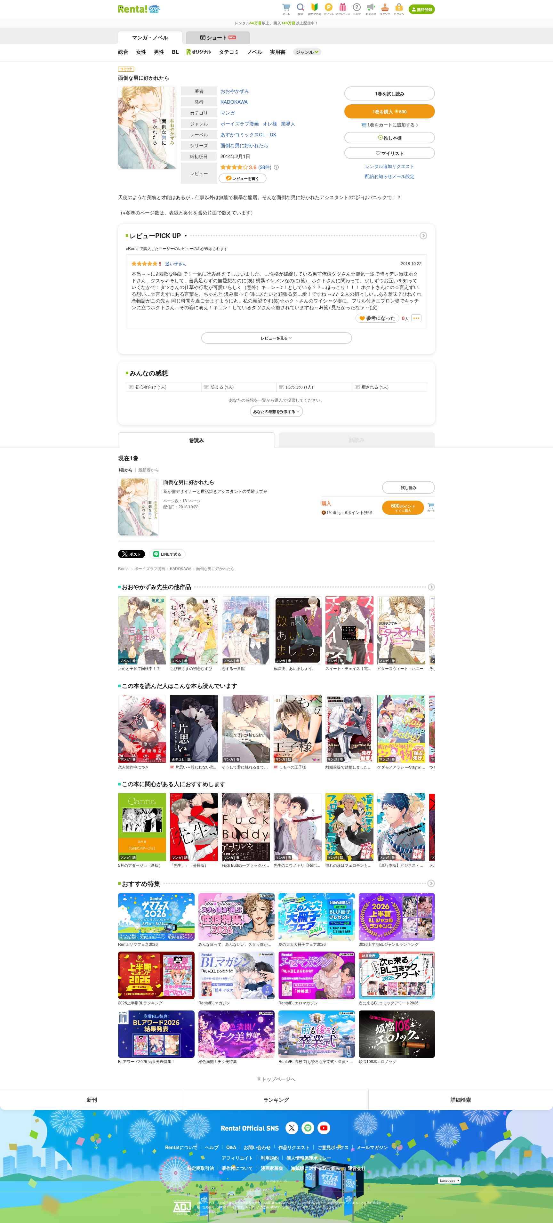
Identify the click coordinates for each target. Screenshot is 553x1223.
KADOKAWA (234, 101)
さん (175, 263)
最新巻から (148, 470)
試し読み (408, 487)
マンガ (227, 112)
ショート (221, 37)
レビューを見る (274, 338)
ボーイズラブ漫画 (239, 123)
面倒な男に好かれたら (244, 145)
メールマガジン (372, 1147)
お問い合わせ (257, 1147)
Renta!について (181, 1147)
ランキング (276, 1099)
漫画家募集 (272, 1168)
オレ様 (270, 123)
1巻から (125, 470)
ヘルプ (212, 1147)
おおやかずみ (234, 90)
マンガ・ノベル (150, 37)
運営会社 (357, 1168)
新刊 (92, 1099)
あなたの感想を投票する (274, 411)
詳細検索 (461, 1099)
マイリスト (392, 153)
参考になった (380, 317)
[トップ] (132, 9)
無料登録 (424, 9)
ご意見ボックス (333, 1147)
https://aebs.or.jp (208, 1212)
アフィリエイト (237, 1158)
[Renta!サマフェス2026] (153, 9)
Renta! (124, 568)
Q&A (231, 1147)
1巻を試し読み (390, 93)
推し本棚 (393, 137)
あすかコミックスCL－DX (248, 134)
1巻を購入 (390, 111)
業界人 (288, 123)
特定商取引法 (200, 1168)
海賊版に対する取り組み (315, 1168)
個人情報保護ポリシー (308, 1158)
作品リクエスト (294, 1147)
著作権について (237, 1168)
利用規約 (270, 1158)
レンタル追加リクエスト (389, 166)
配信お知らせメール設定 (389, 176)
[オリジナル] (199, 52)
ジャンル (305, 52)
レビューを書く (245, 178)
